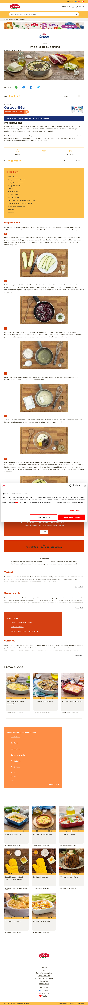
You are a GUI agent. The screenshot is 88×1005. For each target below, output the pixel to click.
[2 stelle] (12, 96)
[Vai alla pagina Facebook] (76, 1)
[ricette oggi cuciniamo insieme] (44, 25)
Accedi (44, 532)
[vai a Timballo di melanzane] (45, 685)
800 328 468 (79, 1004)
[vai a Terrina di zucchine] (44, 861)
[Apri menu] (5, 6)
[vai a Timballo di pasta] (71, 818)
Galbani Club (65, 7)
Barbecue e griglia (18, 755)
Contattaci (44, 981)
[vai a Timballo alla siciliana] (71, 861)
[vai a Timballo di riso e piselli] (44, 818)
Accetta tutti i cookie (72, 517)
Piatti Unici (15, 737)
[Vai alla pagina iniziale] (14, 6)
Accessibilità (44, 984)
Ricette (10, 19)
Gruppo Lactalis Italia (44, 978)
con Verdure (15, 749)
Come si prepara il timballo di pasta (24, 631)
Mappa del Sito (44, 976)
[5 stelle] (19, 96)
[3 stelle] (14, 96)
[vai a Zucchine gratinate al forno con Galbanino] (16, 861)
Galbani (6, 19)
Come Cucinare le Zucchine (21, 623)
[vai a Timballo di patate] (16, 905)
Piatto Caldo (15, 761)
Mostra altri (54, 784)
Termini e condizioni (44, 973)
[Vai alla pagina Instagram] (79, 1)
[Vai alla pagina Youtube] (83, 1)
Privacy (44, 970)
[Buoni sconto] (73, 6)
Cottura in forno (17, 627)
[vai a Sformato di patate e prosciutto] (18, 685)
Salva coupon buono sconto (14, 111)
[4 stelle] (17, 96)
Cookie (44, 967)
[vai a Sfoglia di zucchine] (16, 818)
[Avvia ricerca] (74, 14)
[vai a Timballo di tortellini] (44, 905)
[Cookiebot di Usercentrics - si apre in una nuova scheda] (70, 486)
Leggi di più (79, 587)
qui (16, 502)
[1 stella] (9, 96)
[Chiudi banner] (85, 486)
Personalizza (42, 517)
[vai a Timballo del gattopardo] (73, 685)
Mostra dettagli (75, 510)
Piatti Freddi (15, 767)
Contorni (14, 743)
